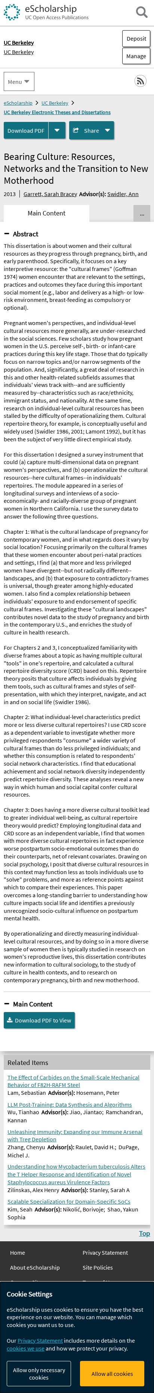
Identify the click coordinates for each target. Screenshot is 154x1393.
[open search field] (141, 12)
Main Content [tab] (46, 213)
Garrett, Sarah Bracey (50, 194)
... (142, 213)
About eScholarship (35, 1267)
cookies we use (25, 1348)
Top (144, 1233)
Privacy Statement (105, 1252)
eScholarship (18, 103)
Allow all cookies (112, 1373)
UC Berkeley (19, 52)
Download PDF (25, 130)
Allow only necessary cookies (39, 1373)
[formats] (57, 130)
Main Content (32, 1003)
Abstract (25, 233)
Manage (134, 56)
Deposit (136, 38)
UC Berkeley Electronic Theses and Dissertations (57, 112)
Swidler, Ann (123, 194)
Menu (15, 81)
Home (17, 1252)
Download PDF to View (43, 1020)
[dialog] (77, 1337)
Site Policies (98, 1267)
